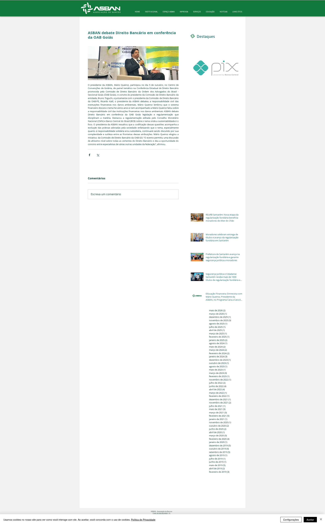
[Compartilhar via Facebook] (89, 155)
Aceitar (310, 519)
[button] (151, 11)
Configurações (291, 519)
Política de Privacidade (143, 519)
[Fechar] (321, 519)
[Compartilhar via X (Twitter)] (97, 155)
